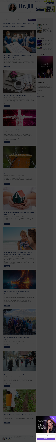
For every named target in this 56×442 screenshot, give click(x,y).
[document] (28, 221)
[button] (35, 416)
